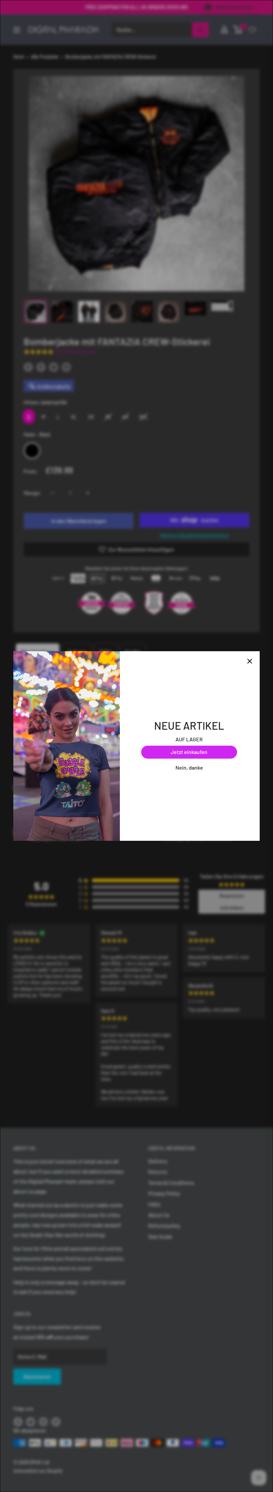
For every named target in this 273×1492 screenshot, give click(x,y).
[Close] (249, 661)
